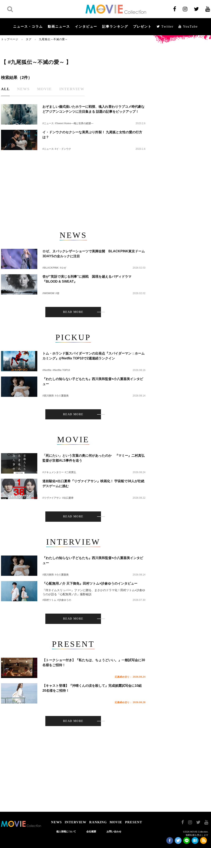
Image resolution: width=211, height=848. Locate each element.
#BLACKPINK (50, 268)
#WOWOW (48, 293)
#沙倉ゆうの (64, 600)
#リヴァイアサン (51, 498)
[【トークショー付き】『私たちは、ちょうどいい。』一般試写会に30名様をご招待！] (19, 668)
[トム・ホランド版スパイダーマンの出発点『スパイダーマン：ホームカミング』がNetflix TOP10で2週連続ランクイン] (19, 361)
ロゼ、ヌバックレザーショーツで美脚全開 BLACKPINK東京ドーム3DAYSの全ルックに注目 (93, 253)
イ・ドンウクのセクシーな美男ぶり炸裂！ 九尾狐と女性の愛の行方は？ (92, 134)
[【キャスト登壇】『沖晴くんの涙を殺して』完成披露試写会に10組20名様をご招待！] (19, 693)
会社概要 (91, 831)
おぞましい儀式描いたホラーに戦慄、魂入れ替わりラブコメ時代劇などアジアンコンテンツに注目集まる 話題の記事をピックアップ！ (93, 109)
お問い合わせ (114, 831)
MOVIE (116, 822)
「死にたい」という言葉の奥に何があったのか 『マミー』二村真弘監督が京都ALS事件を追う (93, 458)
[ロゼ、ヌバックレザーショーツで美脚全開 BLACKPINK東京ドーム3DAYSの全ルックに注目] (19, 259)
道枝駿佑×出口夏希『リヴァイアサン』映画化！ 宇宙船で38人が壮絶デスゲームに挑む (93, 483)
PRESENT (133, 822)
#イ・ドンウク (63, 149)
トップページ (9, 39)
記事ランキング (115, 26)
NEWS (56, 822)
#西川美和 (48, 395)
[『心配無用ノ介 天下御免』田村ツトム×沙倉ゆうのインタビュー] (19, 591)
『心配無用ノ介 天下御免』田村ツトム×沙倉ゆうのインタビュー (89, 583)
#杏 (57, 293)
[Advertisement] (73, 188)
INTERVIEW (75, 822)
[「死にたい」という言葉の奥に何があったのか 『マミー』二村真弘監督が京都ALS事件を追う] (19, 463)
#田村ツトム (49, 600)
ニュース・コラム (28, 26)
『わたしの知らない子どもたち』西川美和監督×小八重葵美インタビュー (92, 381)
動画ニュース (59, 26)
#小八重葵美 (62, 395)
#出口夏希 (68, 498)
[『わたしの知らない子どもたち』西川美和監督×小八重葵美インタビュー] (19, 387)
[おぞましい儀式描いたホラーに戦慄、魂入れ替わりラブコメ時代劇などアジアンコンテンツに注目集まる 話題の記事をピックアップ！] (19, 114)
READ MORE (73, 311)
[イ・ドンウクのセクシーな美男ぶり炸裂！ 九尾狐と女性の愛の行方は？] (19, 140)
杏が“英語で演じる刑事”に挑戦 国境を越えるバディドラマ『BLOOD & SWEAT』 (86, 279)
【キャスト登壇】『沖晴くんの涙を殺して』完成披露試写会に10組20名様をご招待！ (92, 688)
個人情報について (66, 831)
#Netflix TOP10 (61, 370)
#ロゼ (63, 268)
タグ (29, 39)
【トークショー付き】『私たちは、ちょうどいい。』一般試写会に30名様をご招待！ (93, 662)
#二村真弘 (70, 472)
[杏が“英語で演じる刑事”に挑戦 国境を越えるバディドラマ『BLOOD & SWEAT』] (19, 284)
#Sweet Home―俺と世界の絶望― (74, 123)
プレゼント (142, 26)
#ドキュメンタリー (53, 472)
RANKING (98, 822)
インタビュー (86, 26)
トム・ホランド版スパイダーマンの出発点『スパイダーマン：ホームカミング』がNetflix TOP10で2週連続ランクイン (93, 356)
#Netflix (47, 370)
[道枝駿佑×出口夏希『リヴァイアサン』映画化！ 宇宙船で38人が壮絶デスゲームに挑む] (19, 489)
